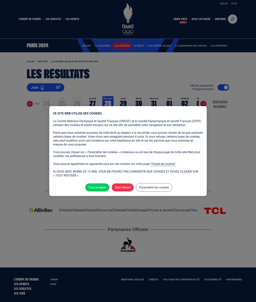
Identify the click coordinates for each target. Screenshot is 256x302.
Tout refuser (123, 187)
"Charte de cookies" (163, 164)
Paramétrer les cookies (154, 187)
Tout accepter (97, 187)
